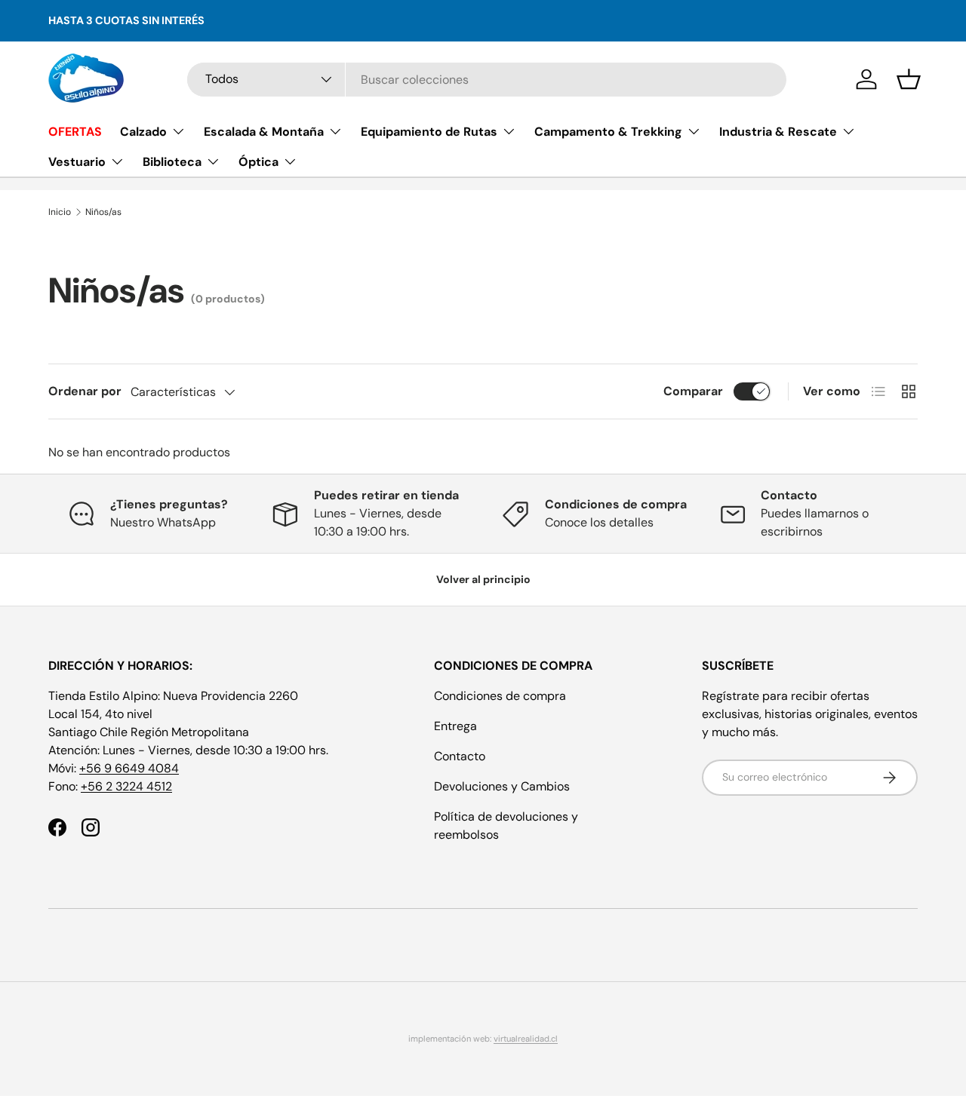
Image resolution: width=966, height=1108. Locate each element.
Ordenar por (85, 391)
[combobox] (486, 80)
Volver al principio (483, 579)
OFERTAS (75, 132)
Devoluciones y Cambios (502, 786)
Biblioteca (172, 162)
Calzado (143, 132)
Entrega (455, 726)
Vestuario (77, 162)
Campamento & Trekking (608, 132)
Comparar (693, 391)
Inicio (59, 211)
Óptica (258, 162)
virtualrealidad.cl (526, 1038)
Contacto (459, 756)
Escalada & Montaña (264, 132)
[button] (908, 79)
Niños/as (103, 211)
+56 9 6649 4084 (129, 768)
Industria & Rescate (778, 132)
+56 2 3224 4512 (126, 786)
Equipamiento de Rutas (429, 132)
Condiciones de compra (500, 696)
